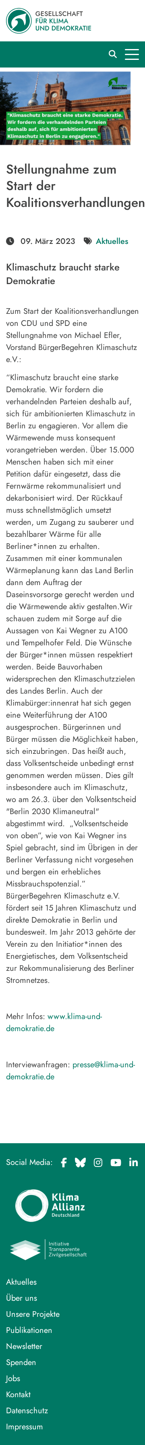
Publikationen (29, 1330)
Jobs (13, 1378)
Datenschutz (27, 1410)
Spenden (21, 1362)
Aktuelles (112, 241)
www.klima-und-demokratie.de (54, 1022)
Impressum (24, 1427)
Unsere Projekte (33, 1314)
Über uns (21, 1298)
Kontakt (18, 1394)
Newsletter (24, 1346)
